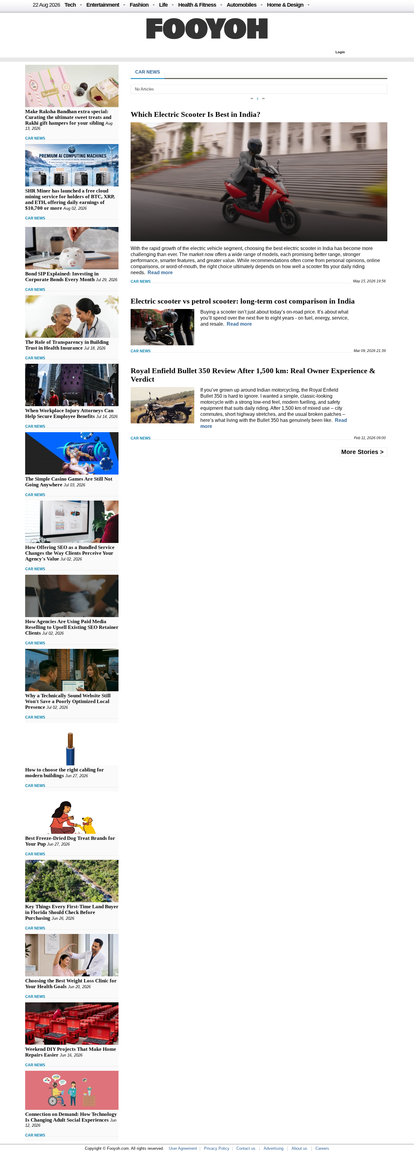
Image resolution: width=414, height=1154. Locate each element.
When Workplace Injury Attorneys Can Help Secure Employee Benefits (69, 413)
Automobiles (241, 5)
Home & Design (285, 5)
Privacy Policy (216, 1148)
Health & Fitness (197, 5)
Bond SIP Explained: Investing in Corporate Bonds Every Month (61, 276)
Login (340, 52)
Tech (70, 5)
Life (163, 5)
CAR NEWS (35, 138)
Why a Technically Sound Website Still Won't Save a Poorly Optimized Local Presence (68, 701)
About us (299, 1148)
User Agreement (183, 1148)
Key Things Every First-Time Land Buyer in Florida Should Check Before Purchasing (72, 912)
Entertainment (102, 5)
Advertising (273, 1148)
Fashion (139, 5)
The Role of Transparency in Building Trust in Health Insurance (67, 345)
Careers (322, 1148)
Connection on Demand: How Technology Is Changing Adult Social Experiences (71, 1117)
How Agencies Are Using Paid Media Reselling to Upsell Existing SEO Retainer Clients (72, 627)
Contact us (245, 1148)
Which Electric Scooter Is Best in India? (196, 114)
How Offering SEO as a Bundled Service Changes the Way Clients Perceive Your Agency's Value (70, 553)
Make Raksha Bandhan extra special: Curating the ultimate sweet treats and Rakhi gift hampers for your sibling (68, 117)
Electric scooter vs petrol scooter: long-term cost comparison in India (243, 301)
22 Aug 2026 (46, 5)
